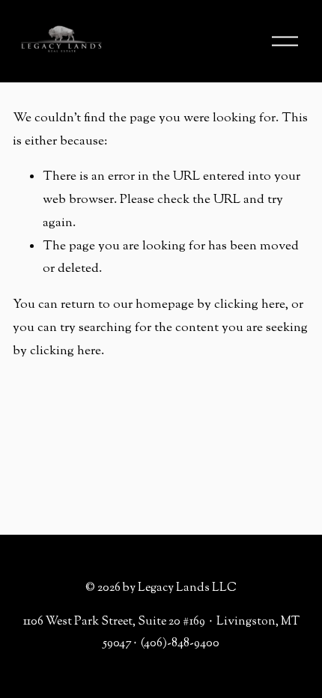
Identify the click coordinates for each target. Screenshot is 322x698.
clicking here (249, 305)
